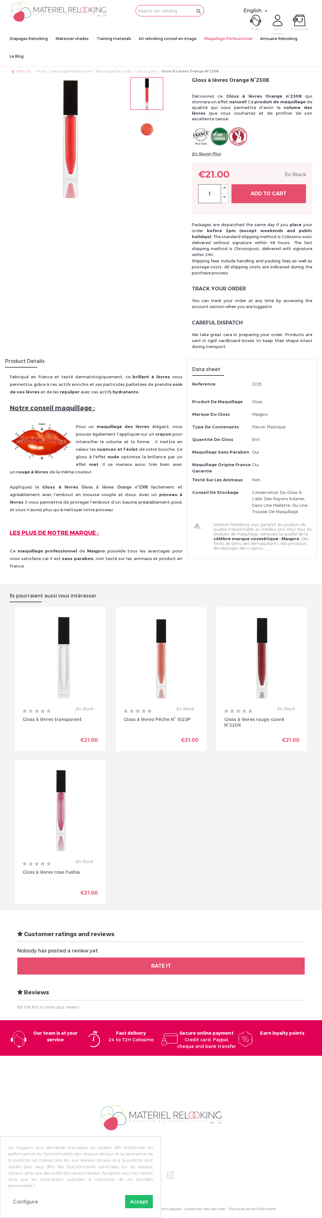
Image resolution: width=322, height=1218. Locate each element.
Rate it (161, 966)
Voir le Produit (81, 742)
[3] (37, 711)
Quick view (38, 740)
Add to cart (268, 194)
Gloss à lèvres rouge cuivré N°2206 (254, 722)
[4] (43, 711)
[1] (25, 711)
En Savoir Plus (206, 153)
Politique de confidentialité (252, 1208)
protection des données (205, 1208)
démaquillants (265, 543)
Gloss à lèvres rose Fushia (51, 872)
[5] (49, 711)
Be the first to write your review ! (48, 1006)
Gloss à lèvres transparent (52, 719)
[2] (31, 711)
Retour (21, 71)
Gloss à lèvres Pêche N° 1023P (157, 719)
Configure (25, 1201)
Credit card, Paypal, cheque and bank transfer (206, 1039)
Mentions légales (167, 1208)
